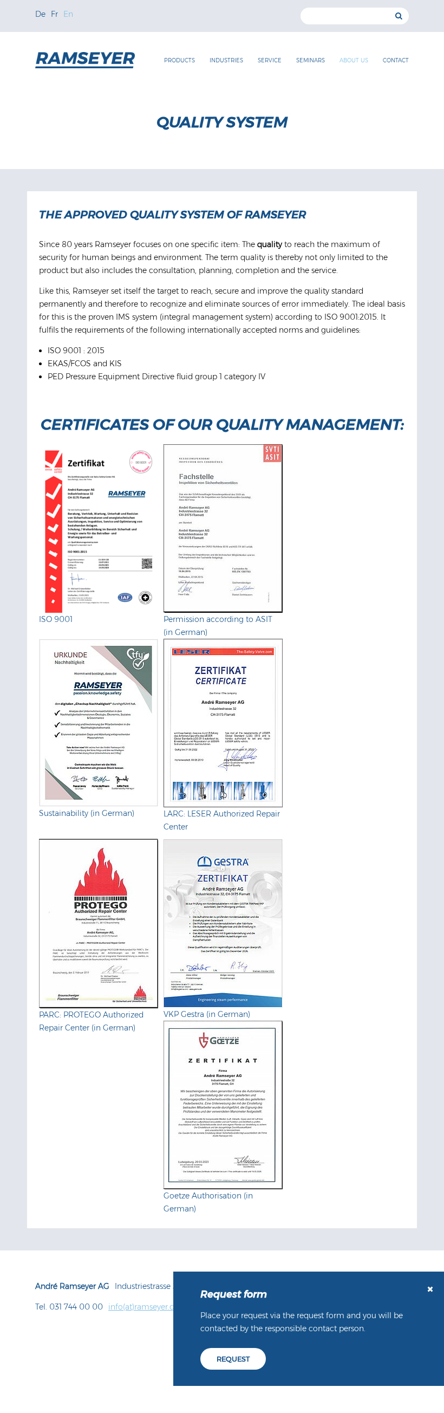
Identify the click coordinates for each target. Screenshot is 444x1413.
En (68, 14)
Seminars (310, 60)
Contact (396, 60)
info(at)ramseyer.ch (143, 1307)
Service (270, 60)
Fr (54, 14)
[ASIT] (223, 528)
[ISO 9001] (98, 528)
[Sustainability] (98, 723)
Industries (226, 60)
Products (179, 60)
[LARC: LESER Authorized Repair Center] (223, 723)
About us (353, 60)
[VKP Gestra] (223, 923)
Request (233, 1358)
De (40, 14)
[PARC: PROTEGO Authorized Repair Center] (98, 923)
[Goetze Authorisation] (223, 1105)
